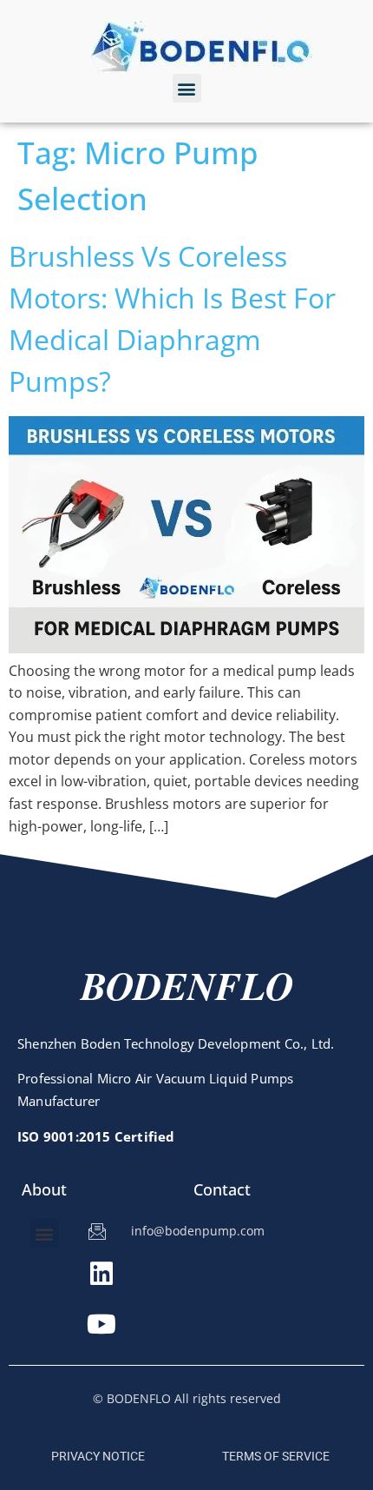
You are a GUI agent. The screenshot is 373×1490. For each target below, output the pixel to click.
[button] (187, 88)
